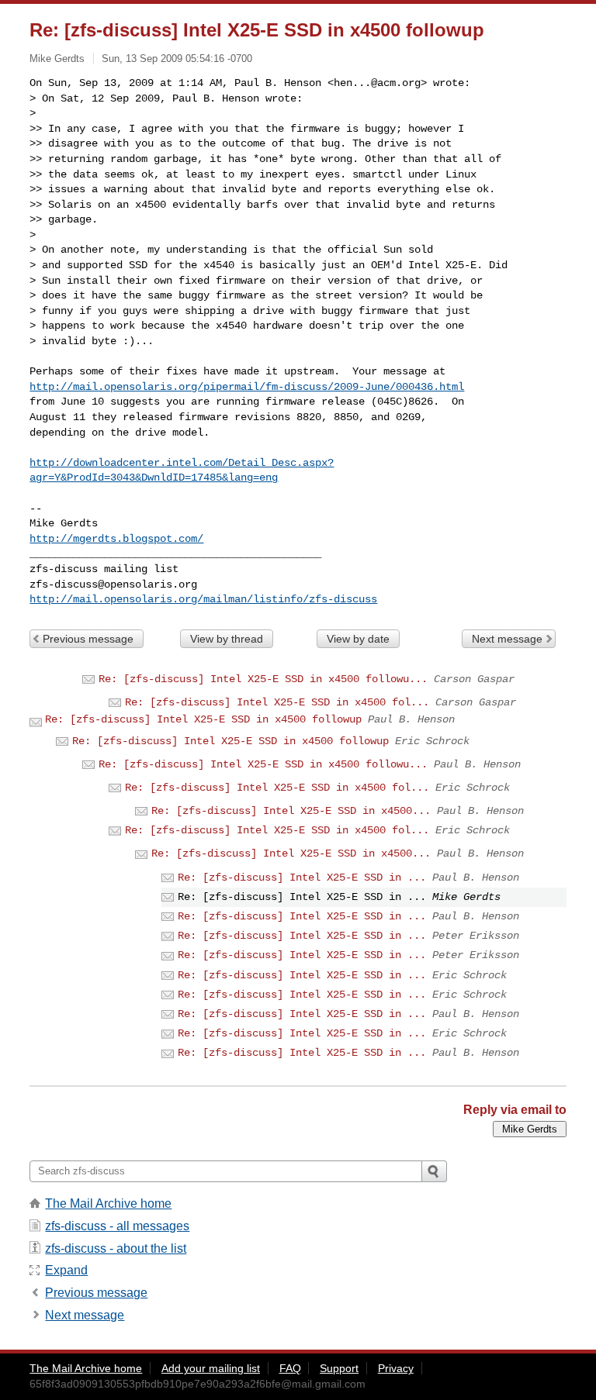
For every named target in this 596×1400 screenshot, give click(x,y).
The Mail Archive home (108, 1203)
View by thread (226, 639)
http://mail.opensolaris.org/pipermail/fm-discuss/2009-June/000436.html (246, 387)
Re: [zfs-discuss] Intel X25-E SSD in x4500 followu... (263, 679)
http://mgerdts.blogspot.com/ (116, 539)
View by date (358, 639)
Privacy (396, 1368)
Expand (66, 1270)
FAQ (290, 1368)
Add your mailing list (210, 1368)
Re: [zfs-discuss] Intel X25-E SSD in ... (302, 877)
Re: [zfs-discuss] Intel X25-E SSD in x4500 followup (203, 719)
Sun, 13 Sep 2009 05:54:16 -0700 (177, 58)
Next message (507, 639)
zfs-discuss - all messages (117, 1226)
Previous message (88, 639)
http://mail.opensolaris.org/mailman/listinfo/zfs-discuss (203, 599)
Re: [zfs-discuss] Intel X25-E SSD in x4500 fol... (277, 702)
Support (339, 1368)
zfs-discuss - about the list (115, 1248)
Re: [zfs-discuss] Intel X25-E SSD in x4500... (291, 811)
